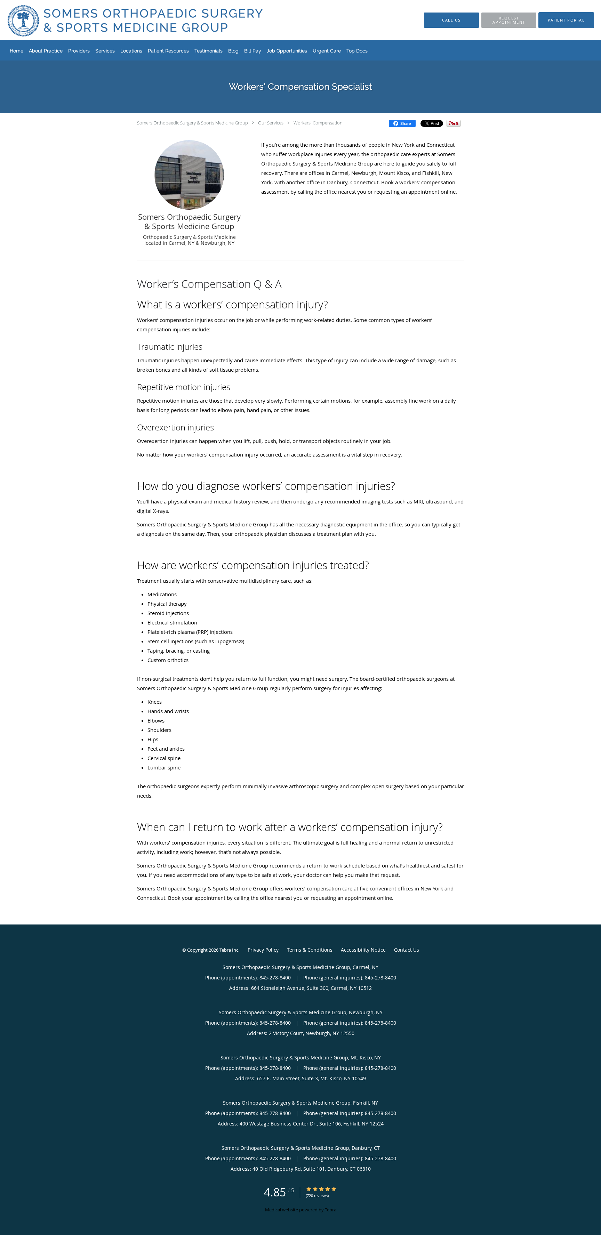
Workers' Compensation (318, 123)
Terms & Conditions (309, 949)
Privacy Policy (263, 949)
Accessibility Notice (363, 949)
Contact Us (406, 949)
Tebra (330, 1209)
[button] (509, 20)
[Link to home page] (124, 20)
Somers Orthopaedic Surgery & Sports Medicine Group (192, 123)
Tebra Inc (228, 950)
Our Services (270, 123)
